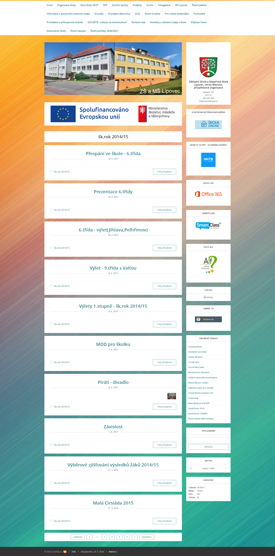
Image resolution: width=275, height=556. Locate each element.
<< (191, 468)
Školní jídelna (199, 5)
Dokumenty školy (56, 30)
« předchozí (77, 537)
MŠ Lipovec (181, 5)
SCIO (137, 13)
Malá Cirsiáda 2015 (113, 503)
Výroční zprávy (120, 5)
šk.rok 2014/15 (62, 171)
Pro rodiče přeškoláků (177, 13)
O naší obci (193, 362)
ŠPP (105, 5)
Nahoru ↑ (113, 551)
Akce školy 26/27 (89, 5)
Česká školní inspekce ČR (200, 393)
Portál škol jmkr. (196, 367)
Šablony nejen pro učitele (200, 387)
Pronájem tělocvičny (119, 13)
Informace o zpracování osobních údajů (68, 13)
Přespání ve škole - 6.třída (113, 153)
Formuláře (199, 13)
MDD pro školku (113, 344)
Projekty (137, 5)
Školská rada (138, 22)
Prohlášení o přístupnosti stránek (65, 22)
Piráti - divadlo (113, 382)
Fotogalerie (164, 5)
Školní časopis (78, 30)
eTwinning (193, 398)
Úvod (50, 5)
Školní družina (152, 13)
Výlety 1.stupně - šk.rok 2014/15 (113, 306)
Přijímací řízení (199, 22)
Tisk (74, 551)
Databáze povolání (197, 351)
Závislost (113, 427)
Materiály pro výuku (198, 382)
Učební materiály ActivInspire (202, 377)
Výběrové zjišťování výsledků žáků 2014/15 (113, 465)
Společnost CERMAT (198, 413)
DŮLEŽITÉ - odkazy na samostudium (107, 22)
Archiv (150, 5)
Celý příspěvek (164, 171)
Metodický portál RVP (199, 403)
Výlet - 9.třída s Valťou (113, 268)
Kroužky (99, 13)
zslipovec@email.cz (208, 101)
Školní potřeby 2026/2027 (104, 30)
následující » (147, 537)
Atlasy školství (195, 357)
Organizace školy (66, 5)
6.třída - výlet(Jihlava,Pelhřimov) (113, 230)
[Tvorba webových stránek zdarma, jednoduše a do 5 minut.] (65, 551)
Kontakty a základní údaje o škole (168, 22)
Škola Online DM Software (201, 418)
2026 (212, 468)
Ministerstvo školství (198, 372)
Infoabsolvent (195, 346)
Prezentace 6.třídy (113, 192)
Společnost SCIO (196, 408)
